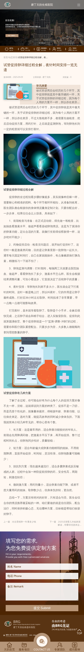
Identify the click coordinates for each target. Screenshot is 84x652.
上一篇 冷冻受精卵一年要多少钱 (20, 521)
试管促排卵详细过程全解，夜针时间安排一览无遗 (41, 57)
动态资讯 (13, 57)
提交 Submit (42, 608)
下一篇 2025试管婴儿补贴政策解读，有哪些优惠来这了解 (66, 523)
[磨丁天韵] (8, 5)
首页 (6, 57)
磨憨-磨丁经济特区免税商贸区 (17, 635)
